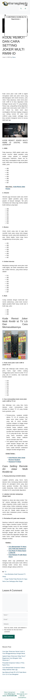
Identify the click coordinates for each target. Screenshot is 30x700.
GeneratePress (22, 697)
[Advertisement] (15, 76)
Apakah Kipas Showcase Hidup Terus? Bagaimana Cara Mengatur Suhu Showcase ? (13, 658)
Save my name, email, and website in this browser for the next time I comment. (15, 629)
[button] (21, 8)
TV (5, 571)
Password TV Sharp (15, 461)
